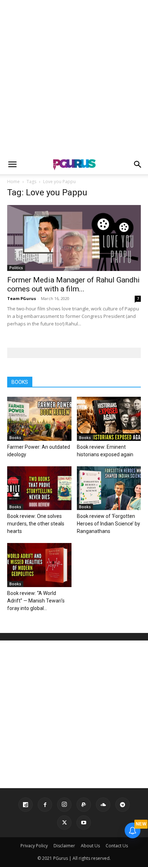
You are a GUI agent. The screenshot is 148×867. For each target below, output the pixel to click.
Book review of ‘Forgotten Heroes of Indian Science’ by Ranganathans (108, 523)
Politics (16, 267)
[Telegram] (122, 804)
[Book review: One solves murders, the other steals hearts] (39, 488)
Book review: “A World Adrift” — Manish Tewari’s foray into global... (36, 600)
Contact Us (117, 846)
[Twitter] (64, 822)
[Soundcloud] (103, 804)
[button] (12, 164)
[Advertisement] (74, 77)
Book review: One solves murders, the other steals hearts (35, 523)
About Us (90, 846)
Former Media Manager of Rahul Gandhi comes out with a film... (73, 284)
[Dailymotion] (25, 804)
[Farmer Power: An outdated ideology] (39, 419)
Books (15, 437)
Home (13, 181)
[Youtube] (84, 822)
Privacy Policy (34, 846)
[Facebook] (45, 804)
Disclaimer (64, 846)
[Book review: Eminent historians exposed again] (109, 419)
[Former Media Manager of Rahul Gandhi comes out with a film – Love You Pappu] (74, 238)
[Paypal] (84, 804)
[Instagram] (64, 804)
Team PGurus (21, 298)
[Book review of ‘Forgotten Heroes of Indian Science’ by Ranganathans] (109, 488)
